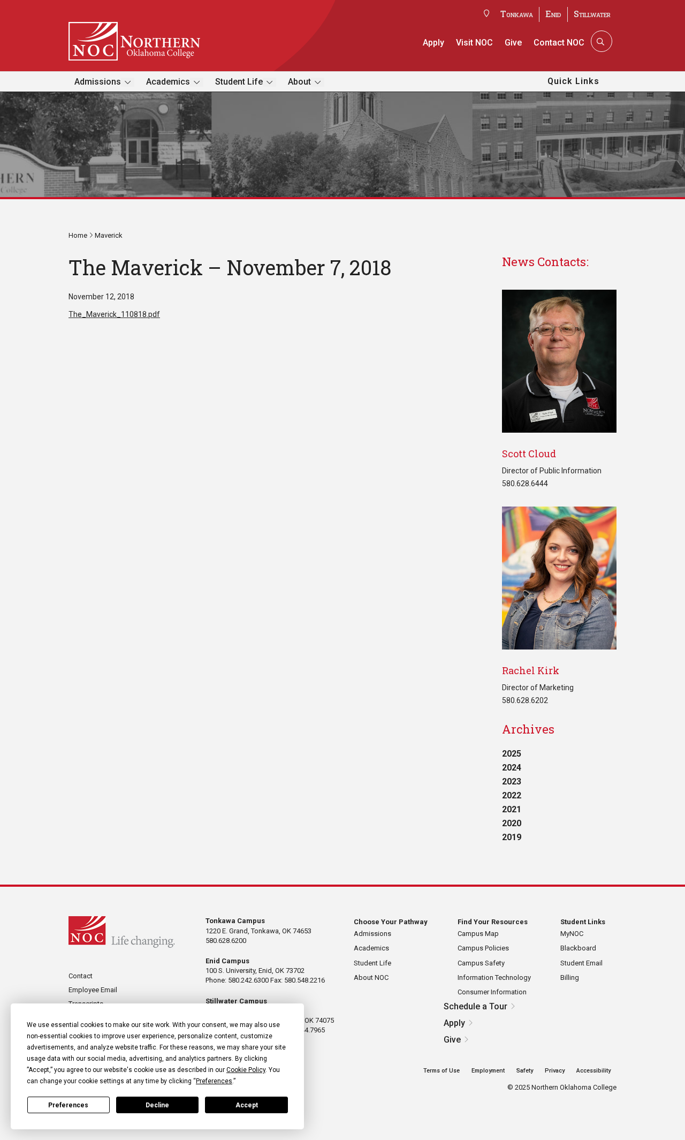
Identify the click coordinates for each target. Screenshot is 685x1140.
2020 (511, 823)
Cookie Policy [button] (245, 1070)
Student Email (581, 963)
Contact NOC (559, 42)
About (299, 82)
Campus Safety (481, 963)
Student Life (239, 82)
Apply (433, 42)
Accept (246, 1105)
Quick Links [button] (573, 81)
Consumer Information (492, 992)
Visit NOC (474, 42)
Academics (168, 82)
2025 (511, 754)
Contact (80, 976)
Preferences (68, 1105)
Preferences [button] (214, 1081)
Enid (553, 13)
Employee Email (92, 990)
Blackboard (578, 948)
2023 (511, 781)
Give (513, 42)
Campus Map (478, 934)
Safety (524, 1070)
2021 (511, 809)
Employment (488, 1070)
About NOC (371, 977)
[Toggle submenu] (127, 82)
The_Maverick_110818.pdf (114, 314)
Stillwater (592, 13)
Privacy (555, 1070)
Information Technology (494, 977)
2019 (511, 837)
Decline (157, 1105)
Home (77, 235)
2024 (511, 767)
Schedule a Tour (475, 1006)
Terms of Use (441, 1070)
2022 (511, 795)
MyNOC (571, 934)
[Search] (600, 41)
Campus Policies (483, 948)
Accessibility (593, 1070)
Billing (569, 977)
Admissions (97, 82)
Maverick (109, 235)
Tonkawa (516, 13)
